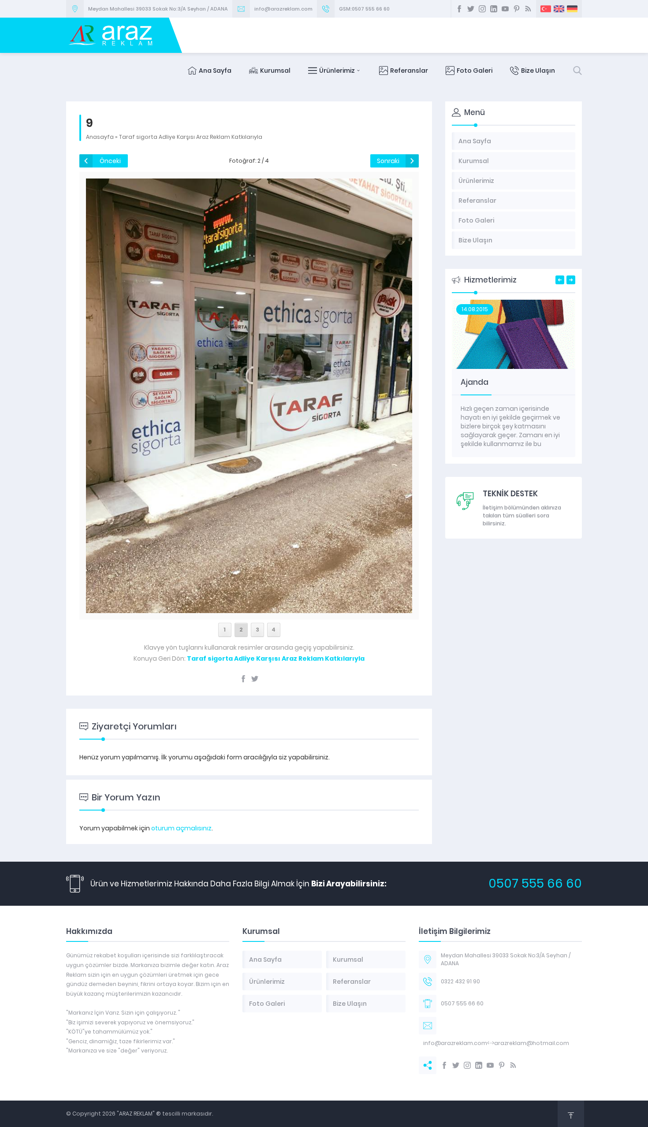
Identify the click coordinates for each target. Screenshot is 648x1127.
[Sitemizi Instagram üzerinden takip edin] (482, 8)
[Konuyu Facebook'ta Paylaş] (243, 678)
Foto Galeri (474, 70)
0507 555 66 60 (535, 883)
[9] (249, 608)
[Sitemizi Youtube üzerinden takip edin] (505, 8)
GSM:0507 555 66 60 (364, 8)
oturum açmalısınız (181, 828)
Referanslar (409, 70)
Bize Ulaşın (538, 70)
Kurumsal (275, 70)
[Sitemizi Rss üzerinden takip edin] (528, 8)
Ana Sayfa (215, 70)
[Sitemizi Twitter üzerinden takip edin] (470, 8)
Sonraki (388, 160)
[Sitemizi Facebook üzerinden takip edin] (459, 8)
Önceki (110, 160)
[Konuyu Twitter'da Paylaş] (254, 678)
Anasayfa (100, 137)
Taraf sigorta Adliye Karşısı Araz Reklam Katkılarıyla (190, 137)
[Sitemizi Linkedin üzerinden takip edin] (493, 8)
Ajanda (474, 382)
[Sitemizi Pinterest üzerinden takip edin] (516, 8)
